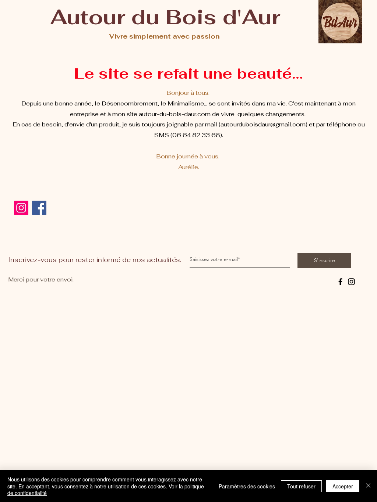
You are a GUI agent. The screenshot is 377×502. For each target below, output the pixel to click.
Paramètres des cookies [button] (247, 486)
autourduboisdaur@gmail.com (263, 124)
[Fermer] (368, 486)
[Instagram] (21, 208)
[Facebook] (39, 208)
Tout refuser (301, 486)
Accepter (342, 486)
